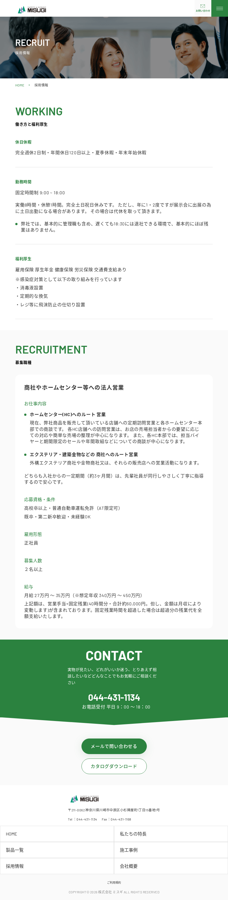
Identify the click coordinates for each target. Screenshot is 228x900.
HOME (19, 85)
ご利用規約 (114, 882)
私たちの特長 (133, 833)
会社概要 (129, 866)
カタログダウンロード (114, 766)
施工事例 (129, 849)
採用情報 (15, 866)
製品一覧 (15, 849)
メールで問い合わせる (114, 746)
